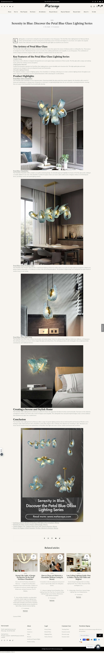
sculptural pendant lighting (19, 604)
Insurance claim (65, 636)
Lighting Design (44, 593)
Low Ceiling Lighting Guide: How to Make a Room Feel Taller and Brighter (79, 577)
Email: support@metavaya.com (8, 629)
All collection (42, 12)
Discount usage (65, 634)
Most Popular (23, 12)
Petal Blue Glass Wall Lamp (22, 337)
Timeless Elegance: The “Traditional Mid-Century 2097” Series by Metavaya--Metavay (35, 526)
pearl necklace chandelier (31, 602)
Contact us (29, 631)
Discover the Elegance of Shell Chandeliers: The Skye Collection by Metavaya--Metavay (35, 528)
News (52, 20)
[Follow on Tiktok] (102, 1)
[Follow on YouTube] (99, 1)
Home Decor (79, 590)
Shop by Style (76, 12)
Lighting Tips (73, 592)
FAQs (28, 634)
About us (29, 629)
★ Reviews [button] (102, 328)
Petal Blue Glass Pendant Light (23, 266)
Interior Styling (60, 592)
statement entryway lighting (28, 605)
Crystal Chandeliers (56, 590)
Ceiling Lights (72, 590)
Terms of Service (48, 636)
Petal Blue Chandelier (20, 171)
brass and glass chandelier (22, 597)
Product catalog (31, 641)
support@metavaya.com (8, 1)
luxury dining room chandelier (30, 600)
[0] (97, 6)
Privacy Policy (47, 629)
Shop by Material (65, 12)
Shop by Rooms (53, 12)
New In (16, 12)
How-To (54, 592)
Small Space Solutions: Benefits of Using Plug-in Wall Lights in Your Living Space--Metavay (36, 522)
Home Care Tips (48, 592)
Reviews (29, 636)
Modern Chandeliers (53, 595)
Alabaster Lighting (46, 590)
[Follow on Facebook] (92, 1)
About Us (86, 12)
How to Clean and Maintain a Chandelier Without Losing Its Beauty (52, 577)
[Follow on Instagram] (95, 1)
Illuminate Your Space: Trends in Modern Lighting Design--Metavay (30, 524)
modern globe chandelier (19, 602)
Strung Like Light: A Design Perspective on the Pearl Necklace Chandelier (25, 577)
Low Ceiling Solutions (82, 592)
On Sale (94, 12)
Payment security (66, 631)
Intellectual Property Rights (33, 639)
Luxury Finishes (52, 593)
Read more (25, 610)
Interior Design (86, 590)
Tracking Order (65, 629)
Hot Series (32, 12)
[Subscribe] (100, 635)
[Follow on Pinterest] (97, 1)
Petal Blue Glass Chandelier (22, 78)
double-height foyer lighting (26, 599)
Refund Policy (47, 631)
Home (9, 12)
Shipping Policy (48, 634)
